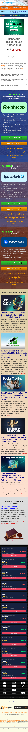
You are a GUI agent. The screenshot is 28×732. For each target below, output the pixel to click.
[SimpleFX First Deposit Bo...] (13, 311)
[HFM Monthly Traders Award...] (13, 433)
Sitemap (25, 712)
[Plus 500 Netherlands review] (4, 683)
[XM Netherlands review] (14, 683)
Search (22, 712)
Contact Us (7, 712)
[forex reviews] (6, 709)
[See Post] (19, 331)
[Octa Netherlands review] (14, 690)
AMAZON (19, 15)
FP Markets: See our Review (14, 214)
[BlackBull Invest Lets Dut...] (13, 349)
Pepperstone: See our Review (14, 273)
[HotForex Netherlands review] (4, 690)
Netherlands (4, 7)
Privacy (11, 712)
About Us (2, 712)
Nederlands (11, 701)
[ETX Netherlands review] (4, 694)
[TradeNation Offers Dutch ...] (13, 471)
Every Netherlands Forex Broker (14, 156)
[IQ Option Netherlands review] (23, 690)
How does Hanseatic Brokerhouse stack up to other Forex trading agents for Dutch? (14, 75)
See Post (17, 729)
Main (11, 7)
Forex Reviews (23, 7)
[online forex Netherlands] (8, 4)
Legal (19, 712)
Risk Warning (15, 712)
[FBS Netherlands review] (23, 683)
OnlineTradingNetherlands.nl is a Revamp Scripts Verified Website (10, 726)
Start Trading (14, 555)
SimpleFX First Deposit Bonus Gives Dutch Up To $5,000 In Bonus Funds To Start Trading (13, 315)
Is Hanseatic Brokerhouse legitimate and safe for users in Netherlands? (14, 80)
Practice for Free (13, 143)
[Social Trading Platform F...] (13, 391)
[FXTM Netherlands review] (23, 694)
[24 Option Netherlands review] (14, 694)
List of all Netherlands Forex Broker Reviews (14, 697)
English (16, 7)
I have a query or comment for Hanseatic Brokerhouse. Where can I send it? (14, 84)
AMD (3, 15)
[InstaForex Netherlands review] (4, 686)
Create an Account (13, 138)
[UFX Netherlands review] (23, 686)
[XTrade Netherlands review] (14, 686)
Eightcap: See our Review (14, 148)
